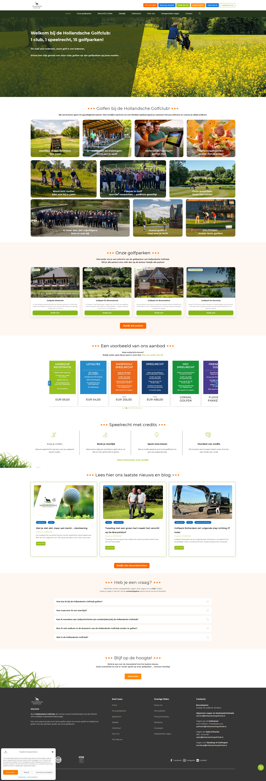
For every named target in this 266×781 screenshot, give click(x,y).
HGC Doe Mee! (150, 5)
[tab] (123, 408)
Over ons (151, 14)
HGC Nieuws (117, 740)
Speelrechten (198, 5)
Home (68, 14)
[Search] (200, 13)
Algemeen (41, 522)
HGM (51, 522)
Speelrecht (116, 717)
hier (154, 589)
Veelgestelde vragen (170, 14)
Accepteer (10, 772)
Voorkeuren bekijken (44, 772)
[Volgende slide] (216, 383)
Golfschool (136, 14)
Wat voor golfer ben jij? (152, 355)
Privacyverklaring (32, 777)
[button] (53, 752)
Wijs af (26, 772)
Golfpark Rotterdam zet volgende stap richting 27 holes (202, 530)
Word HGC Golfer (105, 14)
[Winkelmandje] (261, 767)
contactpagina (132, 591)
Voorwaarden (159, 711)
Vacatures (158, 705)
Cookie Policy (22, 777)
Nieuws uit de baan (203, 522)
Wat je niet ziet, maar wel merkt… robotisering (61, 528)
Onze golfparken (84, 14)
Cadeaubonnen (227, 5)
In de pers (118, 522)
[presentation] (64, 502)
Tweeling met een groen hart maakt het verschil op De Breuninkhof (132, 530)
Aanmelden (133, 676)
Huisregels (158, 728)
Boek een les (183, 5)
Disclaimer (158, 722)
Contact (188, 14)
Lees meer (40, 544)
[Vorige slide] (49, 383)
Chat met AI (212, 5)
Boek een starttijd (167, 5)
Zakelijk (122, 14)
